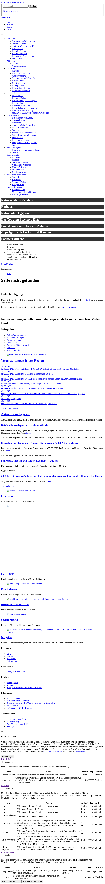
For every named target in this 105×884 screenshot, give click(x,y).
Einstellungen (7, 757)
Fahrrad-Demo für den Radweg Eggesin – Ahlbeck (29, 460)
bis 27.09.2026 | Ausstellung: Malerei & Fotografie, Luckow (27, 374)
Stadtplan (11, 347)
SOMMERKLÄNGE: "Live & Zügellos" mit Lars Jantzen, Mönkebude (32, 388)
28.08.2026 (6, 396)
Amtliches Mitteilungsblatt (18, 345)
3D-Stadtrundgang (15, 721)
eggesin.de (5, 17)
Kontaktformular (69, 307)
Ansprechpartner (14, 340)
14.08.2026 (6, 371)
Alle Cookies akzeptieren (32, 881)
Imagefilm (6, 637)
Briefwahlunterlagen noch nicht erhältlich (24, 425)
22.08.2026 (6, 381)
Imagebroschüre (13, 350)
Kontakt (10, 656)
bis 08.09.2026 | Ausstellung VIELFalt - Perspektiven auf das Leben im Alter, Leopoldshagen (41, 379)
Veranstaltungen (13, 698)
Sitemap (10, 726)
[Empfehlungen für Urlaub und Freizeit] (24, 584)
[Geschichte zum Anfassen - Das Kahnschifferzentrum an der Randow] (38, 599)
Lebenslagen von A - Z (17, 719)
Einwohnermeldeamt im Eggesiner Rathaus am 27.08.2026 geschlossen (40, 442)
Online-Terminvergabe (16, 335)
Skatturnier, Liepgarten (11, 398)
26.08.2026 (6, 386)
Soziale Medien (9, 619)
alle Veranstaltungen (9, 408)
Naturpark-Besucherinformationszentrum (24, 687)
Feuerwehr (7, 495)
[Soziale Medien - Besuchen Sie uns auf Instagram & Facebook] (17, 614)
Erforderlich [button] (6, 759)
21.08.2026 (6, 376)
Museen (10, 685)
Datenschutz (12, 661)
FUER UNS (7, 573)
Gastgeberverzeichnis (16, 672)
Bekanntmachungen (15, 338)
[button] (4, 264)
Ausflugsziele (12, 682)
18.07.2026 (6, 366)
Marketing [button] (5, 785)
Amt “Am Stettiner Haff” (17, 724)
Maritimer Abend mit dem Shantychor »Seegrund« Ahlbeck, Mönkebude (32, 384)
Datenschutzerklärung (52, 751)
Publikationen (12, 705)
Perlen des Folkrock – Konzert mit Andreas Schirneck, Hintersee (29, 403)
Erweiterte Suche (10, 11)
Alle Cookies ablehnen (11, 881)
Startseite (87, 300)
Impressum (11, 658)
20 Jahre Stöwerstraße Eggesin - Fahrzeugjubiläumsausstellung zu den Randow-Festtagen (51, 476)
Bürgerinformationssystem (18, 701)
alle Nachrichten (8, 486)
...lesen (28, 433)
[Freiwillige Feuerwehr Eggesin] (21, 491)
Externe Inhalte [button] (7, 852)
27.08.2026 (6, 391)
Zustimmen (9, 762)
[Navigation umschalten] (2, 34)
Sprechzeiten (12, 342)
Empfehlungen (9, 589)
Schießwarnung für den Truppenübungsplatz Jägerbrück (31, 703)
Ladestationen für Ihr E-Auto (19, 708)
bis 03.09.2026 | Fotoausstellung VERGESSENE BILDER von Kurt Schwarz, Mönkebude (40, 369)
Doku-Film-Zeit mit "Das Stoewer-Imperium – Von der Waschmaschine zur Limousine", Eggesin (43, 393)
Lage (9, 653)
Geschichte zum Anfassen (15, 604)
